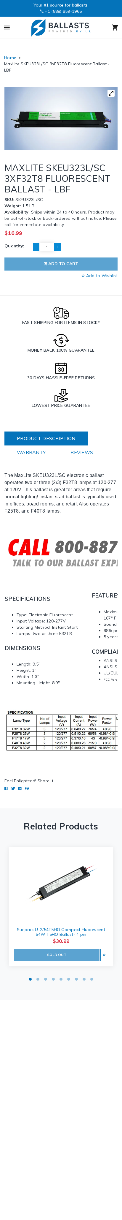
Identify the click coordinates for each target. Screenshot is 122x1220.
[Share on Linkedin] (20, 788)
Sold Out (56, 954)
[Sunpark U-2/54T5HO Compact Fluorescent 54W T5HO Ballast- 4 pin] (61, 884)
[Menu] (14, 27)
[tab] (46, 438)
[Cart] (108, 27)
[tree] (61, 118)
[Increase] (57, 247)
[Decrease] (36, 247)
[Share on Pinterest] (27, 788)
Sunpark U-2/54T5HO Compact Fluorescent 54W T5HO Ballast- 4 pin (61, 932)
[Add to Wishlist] (104, 955)
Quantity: (14, 246)
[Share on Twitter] (13, 788)
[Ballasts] (60, 28)
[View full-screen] (111, 93)
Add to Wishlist (101, 275)
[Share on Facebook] (6, 788)
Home (10, 57)
